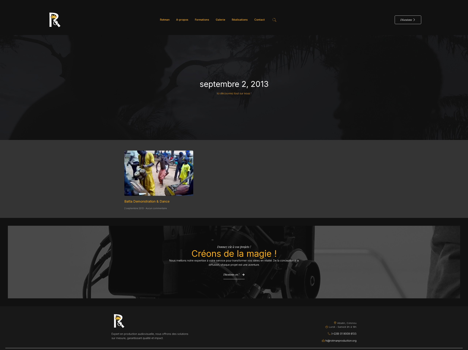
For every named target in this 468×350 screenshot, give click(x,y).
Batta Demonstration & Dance (146, 201)
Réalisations (240, 19)
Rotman (165, 19)
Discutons (406, 20)
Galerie (220, 19)
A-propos (182, 19)
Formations (202, 19)
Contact (259, 19)
